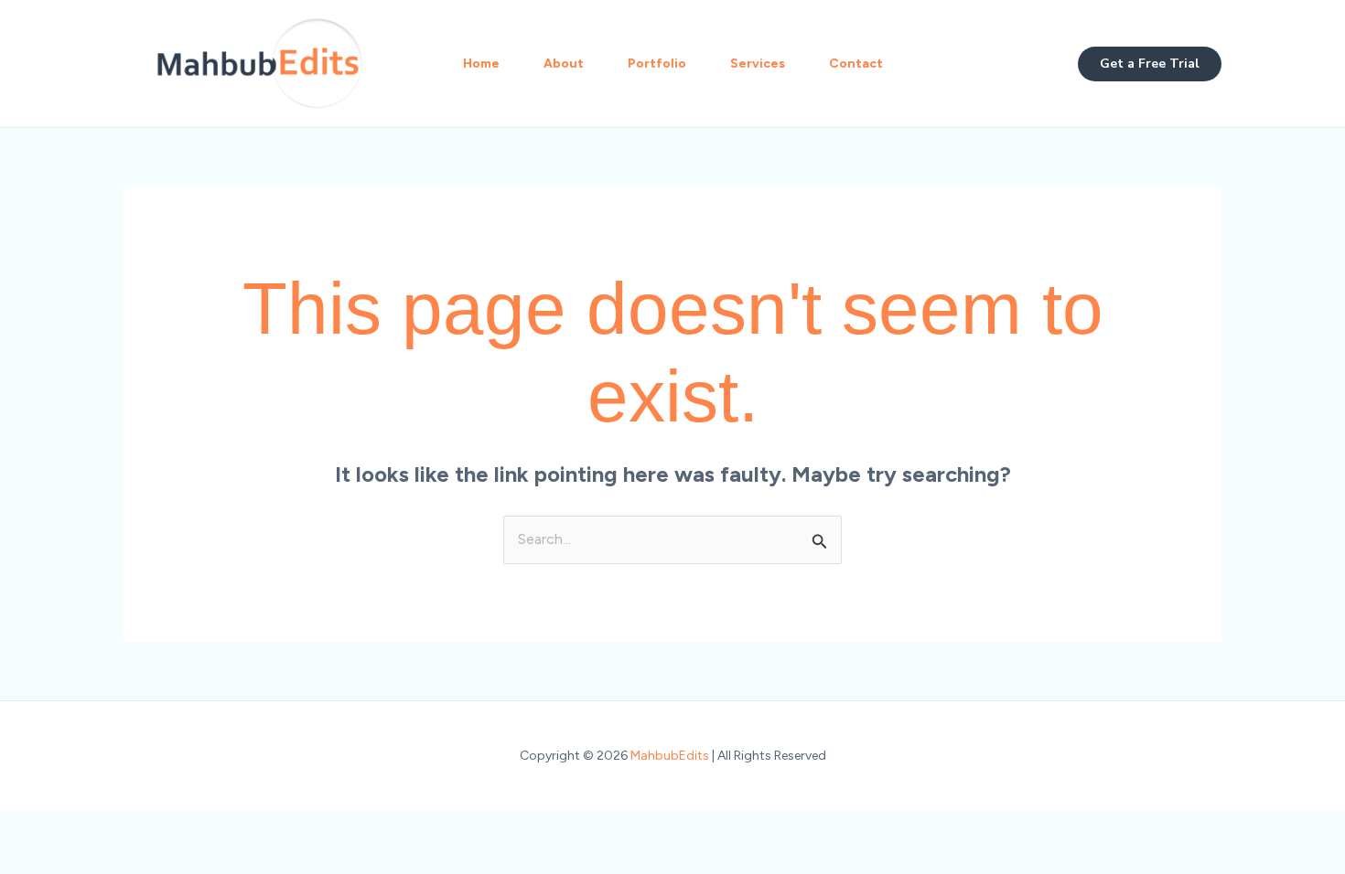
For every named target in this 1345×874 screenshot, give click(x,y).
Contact (856, 63)
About (563, 63)
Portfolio (657, 63)
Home (481, 63)
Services (757, 63)
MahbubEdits (669, 755)
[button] (1149, 64)
